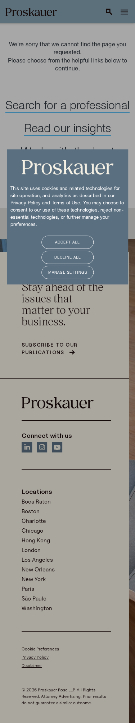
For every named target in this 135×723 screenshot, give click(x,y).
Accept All (67, 242)
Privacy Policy (25, 203)
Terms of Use (66, 203)
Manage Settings (67, 272)
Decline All (67, 257)
